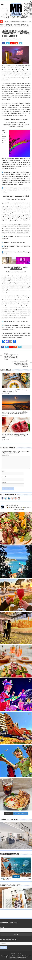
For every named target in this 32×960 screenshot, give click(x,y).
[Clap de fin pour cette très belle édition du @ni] (16, 694)
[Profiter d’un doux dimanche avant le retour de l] (16, 794)
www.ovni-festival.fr (9, 329)
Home (1, 24)
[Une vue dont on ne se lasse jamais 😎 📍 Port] (16, 561)
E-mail (4, 476)
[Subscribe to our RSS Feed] (12, 498)
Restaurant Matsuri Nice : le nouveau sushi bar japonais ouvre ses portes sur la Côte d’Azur (15, 435)
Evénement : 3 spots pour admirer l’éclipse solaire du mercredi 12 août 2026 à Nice (15, 413)
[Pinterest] (15, 954)
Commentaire (5, 455)
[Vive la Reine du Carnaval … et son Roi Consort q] (16, 761)
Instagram (19, 337)
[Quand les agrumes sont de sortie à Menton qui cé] (16, 728)
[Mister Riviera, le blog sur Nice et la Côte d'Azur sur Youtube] (15, 498)
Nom (3, 471)
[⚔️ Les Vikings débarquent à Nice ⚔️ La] (16, 628)
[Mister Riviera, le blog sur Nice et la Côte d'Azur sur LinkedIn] (9, 498)
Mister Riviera (6, 39)
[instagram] (20, 954)
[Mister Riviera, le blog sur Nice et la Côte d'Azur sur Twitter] (5, 498)
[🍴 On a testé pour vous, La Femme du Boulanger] (16, 528)
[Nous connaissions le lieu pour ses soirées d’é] (16, 661)
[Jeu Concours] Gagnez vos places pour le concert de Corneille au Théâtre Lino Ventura (11, 356)
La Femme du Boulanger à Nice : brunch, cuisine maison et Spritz (14, 390)
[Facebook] (11, 954)
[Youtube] (18, 954)
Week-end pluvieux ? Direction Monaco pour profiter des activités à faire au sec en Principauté (20, 363)
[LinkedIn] (16, 954)
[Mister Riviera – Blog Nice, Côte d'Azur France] (16, 9)
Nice (11, 40)
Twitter (13, 337)
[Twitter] (13, 954)
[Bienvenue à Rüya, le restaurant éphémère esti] (16, 595)
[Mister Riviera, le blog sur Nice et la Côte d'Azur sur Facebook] (2, 498)
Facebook (8, 337)
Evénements (8, 24)
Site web (4, 482)
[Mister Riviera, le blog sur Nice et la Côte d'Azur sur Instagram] (19, 498)
